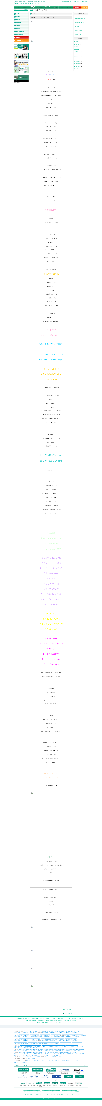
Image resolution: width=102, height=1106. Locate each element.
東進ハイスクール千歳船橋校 (70, 1039)
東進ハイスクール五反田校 (46, 1038)
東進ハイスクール (77, 1)
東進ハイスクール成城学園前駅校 (45, 1039)
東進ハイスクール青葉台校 (25, 1045)
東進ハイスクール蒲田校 (35, 1038)
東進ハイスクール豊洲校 (78, 1034)
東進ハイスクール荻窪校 (19, 1036)
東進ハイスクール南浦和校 (64, 1050)
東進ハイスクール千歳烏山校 (58, 1039)
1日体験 (38, 1022)
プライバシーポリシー (69, 1094)
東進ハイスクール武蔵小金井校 (41, 1043)
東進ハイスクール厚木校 (36, 1045)
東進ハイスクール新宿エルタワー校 (72, 1031)
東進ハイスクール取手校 (35, 1056)
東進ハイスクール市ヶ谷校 (29, 1031)
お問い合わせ (60, 1094)
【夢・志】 (76, 26)
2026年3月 (76, 54)
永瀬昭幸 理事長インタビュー (67, 1)
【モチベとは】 (77, 34)
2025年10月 (77, 66)
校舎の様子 (45, 1018)
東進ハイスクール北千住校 (56, 1034)
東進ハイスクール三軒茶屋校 (58, 1038)
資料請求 (67, 1020)
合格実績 (43, 1020)
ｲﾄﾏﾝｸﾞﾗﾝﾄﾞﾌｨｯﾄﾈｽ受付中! (22, 1081)
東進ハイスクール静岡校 (50, 1056)
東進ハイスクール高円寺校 (30, 1036)
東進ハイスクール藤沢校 (80, 1046)
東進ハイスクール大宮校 (34, 1049)
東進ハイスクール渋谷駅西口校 (71, 1038)
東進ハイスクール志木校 (19, 1050)
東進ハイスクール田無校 (32, 1042)
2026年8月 (76, 41)
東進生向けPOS (61, 1020)
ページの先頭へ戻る (68, 1013)
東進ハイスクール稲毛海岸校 (48, 1052)
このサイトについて (45, 1094)
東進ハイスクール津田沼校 (65, 1053)
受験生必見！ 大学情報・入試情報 (69, 1090)
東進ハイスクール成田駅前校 (77, 1053)
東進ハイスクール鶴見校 (48, 1046)
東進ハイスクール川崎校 (47, 1045)
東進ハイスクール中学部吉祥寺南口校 (33, 1060)
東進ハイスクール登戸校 (58, 1046)
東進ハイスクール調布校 (43, 1042)
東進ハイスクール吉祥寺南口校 (48, 1040)
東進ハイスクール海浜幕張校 (61, 1052)
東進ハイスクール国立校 (60, 1040)
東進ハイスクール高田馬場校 (20, 1032)
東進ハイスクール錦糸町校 (67, 1034)
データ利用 (77, 1094)
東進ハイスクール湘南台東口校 (58, 1045)
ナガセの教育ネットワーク (20, 1065)
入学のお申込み (72, 1020)
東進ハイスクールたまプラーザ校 (35, 1046)
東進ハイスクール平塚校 (69, 1046)
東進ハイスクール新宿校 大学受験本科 (56, 1031)
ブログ (31, 10)
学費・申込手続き (53, 1020)
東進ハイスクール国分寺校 (71, 1040)
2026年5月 (76, 49)
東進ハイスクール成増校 (63, 1036)
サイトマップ (85, 1)
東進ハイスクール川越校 (67, 1049)
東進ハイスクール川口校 (56, 1049)
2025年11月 (77, 63)
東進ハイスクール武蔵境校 (54, 1043)
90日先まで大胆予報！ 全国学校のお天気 (51, 1090)
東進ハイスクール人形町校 (32, 1032)
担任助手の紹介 (60, 1018)
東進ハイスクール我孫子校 (24, 1052)
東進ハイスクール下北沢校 (19, 1039)
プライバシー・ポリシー (54, 1022)
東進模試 (48, 1020)
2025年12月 (77, 61)
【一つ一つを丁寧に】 (79, 22)
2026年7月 (76, 44)
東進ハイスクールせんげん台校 (31, 1050)
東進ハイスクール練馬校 (74, 1036)
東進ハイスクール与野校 (75, 1050)
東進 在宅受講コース (32, 1058)
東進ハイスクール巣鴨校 (53, 1036)
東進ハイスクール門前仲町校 (53, 1035)
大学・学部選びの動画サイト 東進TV (32, 1090)
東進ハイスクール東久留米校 (65, 1042)
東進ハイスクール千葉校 (54, 1053)
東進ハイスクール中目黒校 (19, 1040)
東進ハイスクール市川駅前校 (36, 1052)
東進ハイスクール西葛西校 (31, 1035)
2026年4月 (76, 51)
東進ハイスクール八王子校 (53, 1042)
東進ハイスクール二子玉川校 (31, 1040)
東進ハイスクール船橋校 (19, 1055)
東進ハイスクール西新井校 (19, 1035)
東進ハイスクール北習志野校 (20, 1053)
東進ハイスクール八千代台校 (52, 1055)
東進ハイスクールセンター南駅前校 (21, 1046)
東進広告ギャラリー (18, 80)
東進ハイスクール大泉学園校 (80, 1035)
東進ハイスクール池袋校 (69, 1035)
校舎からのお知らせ (52, 1018)
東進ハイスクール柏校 (71, 1052)
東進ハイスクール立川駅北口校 (20, 1042)
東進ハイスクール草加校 (43, 1050)
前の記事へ (64, 1009)
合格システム (29, 1020)
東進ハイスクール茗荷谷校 (71, 1032)
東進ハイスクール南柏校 (40, 1055)
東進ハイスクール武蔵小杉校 (20, 1047)
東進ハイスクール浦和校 (24, 1049)
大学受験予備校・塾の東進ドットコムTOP (31, 1094)
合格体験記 (73, 1018)
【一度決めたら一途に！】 (80, 18)
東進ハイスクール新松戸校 (43, 1053)
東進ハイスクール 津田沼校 (21, 10)
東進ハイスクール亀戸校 (45, 1034)
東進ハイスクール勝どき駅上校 (41, 1031)
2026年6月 (76, 46)
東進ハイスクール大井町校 (24, 1038)
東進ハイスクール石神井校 (41, 1036)
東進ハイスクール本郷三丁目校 (59, 1032)
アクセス (40, 1018)
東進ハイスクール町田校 (19, 1043)
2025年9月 (76, 68)
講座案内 (34, 1020)
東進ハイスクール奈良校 (64, 1056)
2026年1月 (76, 58)
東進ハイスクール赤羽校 (47, 1032)
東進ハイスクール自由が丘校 (31, 1039)
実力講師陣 (39, 1020)
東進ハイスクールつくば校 (24, 1056)
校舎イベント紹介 (67, 1018)
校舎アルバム (82, 1018)
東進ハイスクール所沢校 (54, 1050)
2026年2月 (76, 56)
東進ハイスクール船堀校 (42, 1035)
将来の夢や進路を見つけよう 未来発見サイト (47, 1091)
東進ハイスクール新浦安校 (32, 1053)
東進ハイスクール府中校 (77, 1042)
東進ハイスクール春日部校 (45, 1049)
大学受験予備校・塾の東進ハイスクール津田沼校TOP (27, 1018)
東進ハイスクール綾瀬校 (24, 1034)
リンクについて (53, 1094)
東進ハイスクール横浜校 (32, 1047)
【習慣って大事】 (78, 30)
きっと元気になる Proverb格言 (28, 1091)
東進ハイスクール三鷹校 (30, 1043)
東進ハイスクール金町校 (34, 1034)
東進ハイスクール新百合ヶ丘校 (71, 1045)
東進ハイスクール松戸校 (30, 1055)
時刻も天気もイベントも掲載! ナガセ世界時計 (69, 1091)
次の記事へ (69, 1009)
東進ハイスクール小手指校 (77, 1049)
